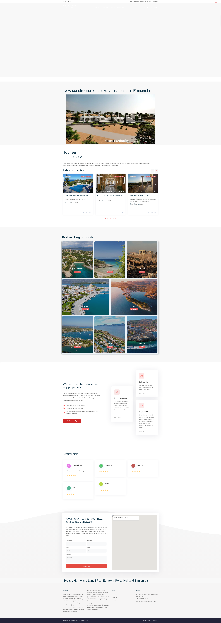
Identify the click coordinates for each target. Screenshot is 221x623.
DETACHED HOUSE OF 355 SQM (109, 196)
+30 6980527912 (153, 1)
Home (97, 7)
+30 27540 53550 (152, 7)
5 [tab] (116, 218)
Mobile (88, 547)
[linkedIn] (66, 1)
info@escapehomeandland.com (147, 601)
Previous (152, 171)
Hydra (142, 343)
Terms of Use (146, 620)
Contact (114, 600)
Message (68, 554)
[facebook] (64, 1)
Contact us (155, 620)
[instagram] (71, 1)
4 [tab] (113, 218)
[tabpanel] (78, 195)
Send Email (86, 566)
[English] (216, 2)
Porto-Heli (73, 191)
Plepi (110, 343)
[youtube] (68, 1)
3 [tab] (110, 218)
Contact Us (120, 7)
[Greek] (218, 2)
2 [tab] (108, 218)
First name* (89, 540)
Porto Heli (79, 191)
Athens (112, 7)
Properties (105, 7)
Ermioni (100, 191)
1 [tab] (105, 218)
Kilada (85, 306)
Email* (67, 547)
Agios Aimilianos (77, 268)
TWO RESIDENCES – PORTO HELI (78, 196)
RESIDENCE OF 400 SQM (139, 196)
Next (156, 171)
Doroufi (110, 268)
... (149, 201)
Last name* (69, 540)
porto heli (68, 191)
